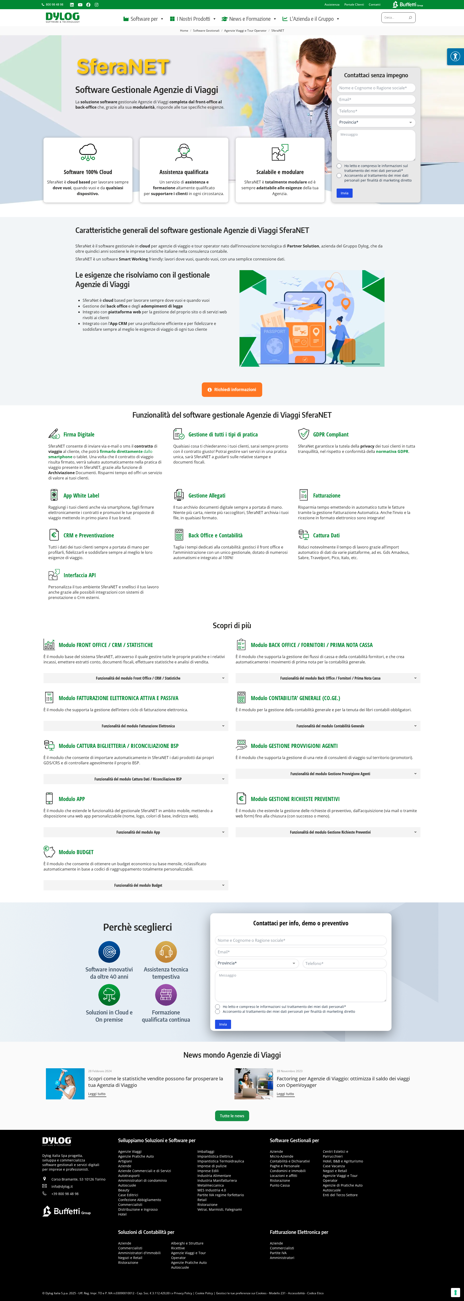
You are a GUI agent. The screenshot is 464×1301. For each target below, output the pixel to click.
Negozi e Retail (335, 1170)
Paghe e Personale (285, 1166)
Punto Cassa (280, 1185)
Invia (344, 193)
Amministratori (282, 1257)
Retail (202, 1199)
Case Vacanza (334, 1166)
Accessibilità (296, 1293)
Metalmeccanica (210, 1185)
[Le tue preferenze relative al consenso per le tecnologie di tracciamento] (455, 1292)
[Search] (410, 18)
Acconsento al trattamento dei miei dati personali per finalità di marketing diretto (378, 178)
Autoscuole (127, 1185)
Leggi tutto (96, 1093)
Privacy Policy (183, 1293)
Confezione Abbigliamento (139, 1199)
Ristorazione (207, 1204)
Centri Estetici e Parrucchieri (335, 1154)
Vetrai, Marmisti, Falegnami (219, 1209)
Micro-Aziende (281, 1156)
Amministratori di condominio (142, 1180)
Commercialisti (130, 1204)
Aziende (124, 1166)
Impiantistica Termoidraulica (220, 1161)
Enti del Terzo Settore (340, 1195)
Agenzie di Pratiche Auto (342, 1185)
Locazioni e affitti (283, 1175)
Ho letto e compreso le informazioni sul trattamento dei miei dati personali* (376, 168)
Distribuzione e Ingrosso (138, 1209)
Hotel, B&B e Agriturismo (343, 1161)
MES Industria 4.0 (211, 1190)
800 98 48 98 (54, 4)
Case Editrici (128, 1195)
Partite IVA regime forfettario (220, 1195)
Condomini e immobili (288, 1170)
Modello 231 (277, 1293)
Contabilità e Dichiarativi (290, 1161)
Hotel (122, 1214)
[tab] (136, 678)
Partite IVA (278, 1252)
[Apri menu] (455, 56)
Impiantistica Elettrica (215, 1156)
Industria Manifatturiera (217, 1180)
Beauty (123, 1190)
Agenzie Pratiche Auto (136, 1156)
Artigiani (125, 1161)
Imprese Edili (208, 1170)
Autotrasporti (129, 1175)
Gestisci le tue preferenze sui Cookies (241, 1293)
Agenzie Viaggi (130, 1151)
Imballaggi (205, 1151)
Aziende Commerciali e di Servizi (144, 1170)
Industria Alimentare (214, 1175)
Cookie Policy (204, 1293)
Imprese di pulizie (212, 1166)
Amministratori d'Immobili (139, 1252)
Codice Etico (315, 1293)
